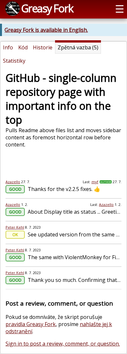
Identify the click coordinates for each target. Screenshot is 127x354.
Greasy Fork (47, 8)
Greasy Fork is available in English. (46, 29)
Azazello (13, 181)
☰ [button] (119, 8)
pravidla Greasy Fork (31, 324)
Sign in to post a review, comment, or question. (63, 343)
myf (95, 181)
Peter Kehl (15, 227)
